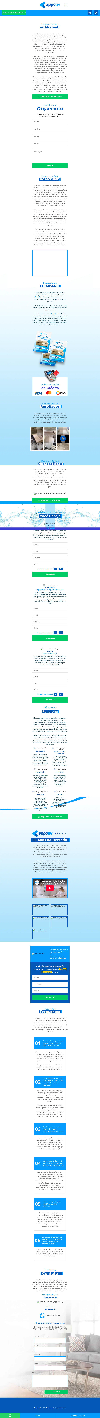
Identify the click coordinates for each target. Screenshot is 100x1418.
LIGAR (37, 1415)
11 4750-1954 (56, 1302)
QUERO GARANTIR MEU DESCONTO (14, 12)
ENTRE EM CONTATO (78, 1415)
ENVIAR (49, 997)
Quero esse (50, 574)
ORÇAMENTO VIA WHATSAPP (51, 96)
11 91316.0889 (53, 1315)
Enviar (50, 166)
